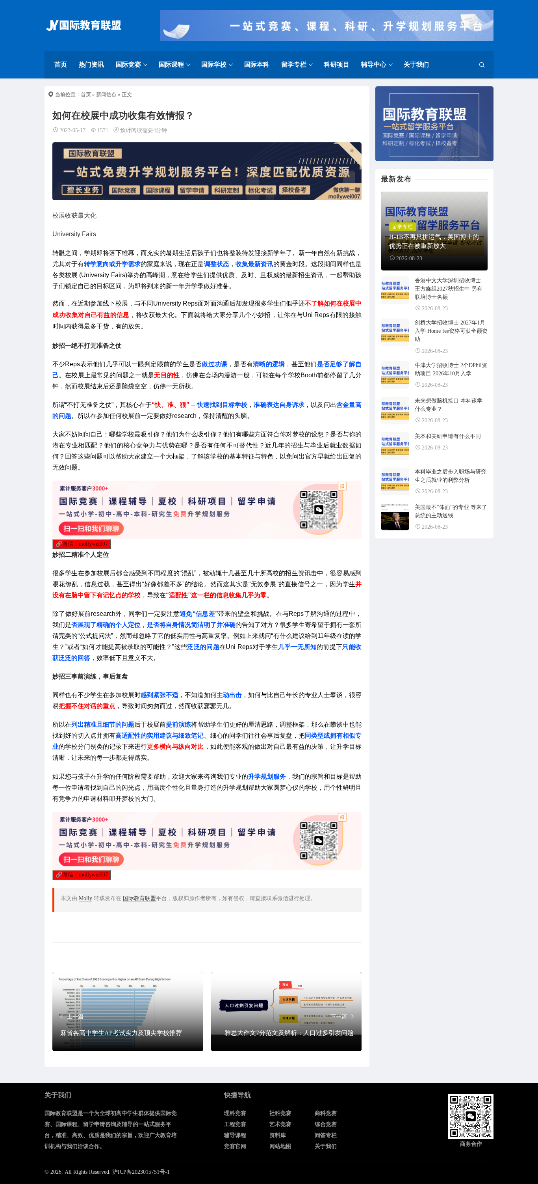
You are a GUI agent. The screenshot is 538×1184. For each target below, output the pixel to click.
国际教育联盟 (139, 898)
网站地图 (280, 1146)
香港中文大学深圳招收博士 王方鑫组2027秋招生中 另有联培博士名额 (448, 289)
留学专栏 (293, 64)
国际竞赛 (128, 64)
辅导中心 (373, 64)
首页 (60, 64)
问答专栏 (326, 1135)
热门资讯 (91, 64)
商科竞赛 (326, 1113)
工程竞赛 (235, 1124)
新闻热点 (106, 94)
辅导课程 (235, 1135)
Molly (85, 898)
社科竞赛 (280, 1113)
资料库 (277, 1135)
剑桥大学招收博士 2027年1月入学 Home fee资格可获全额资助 (451, 331)
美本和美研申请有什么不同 (448, 436)
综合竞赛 (326, 1124)
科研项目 (336, 64)
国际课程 (171, 64)
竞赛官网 (235, 1146)
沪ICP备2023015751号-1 (141, 1172)
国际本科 (256, 64)
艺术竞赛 (280, 1124)
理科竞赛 (235, 1113)
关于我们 (416, 64)
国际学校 (213, 64)
